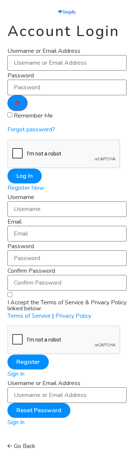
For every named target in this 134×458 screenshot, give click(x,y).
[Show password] (17, 103)
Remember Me (33, 116)
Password (20, 76)
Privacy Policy (73, 316)
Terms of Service (29, 316)
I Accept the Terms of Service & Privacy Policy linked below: (67, 305)
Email (14, 222)
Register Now (25, 188)
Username (20, 197)
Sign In (16, 374)
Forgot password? (31, 129)
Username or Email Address (43, 51)
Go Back (23, 446)
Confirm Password (31, 271)
